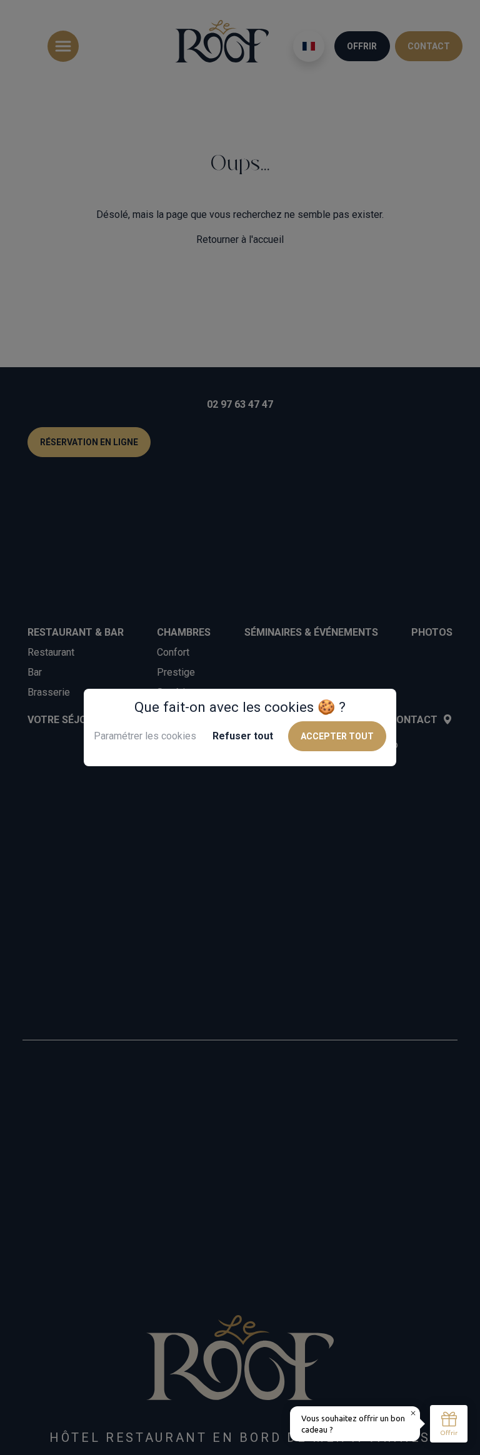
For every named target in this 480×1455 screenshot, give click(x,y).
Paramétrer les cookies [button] (145, 736)
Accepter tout (337, 736)
